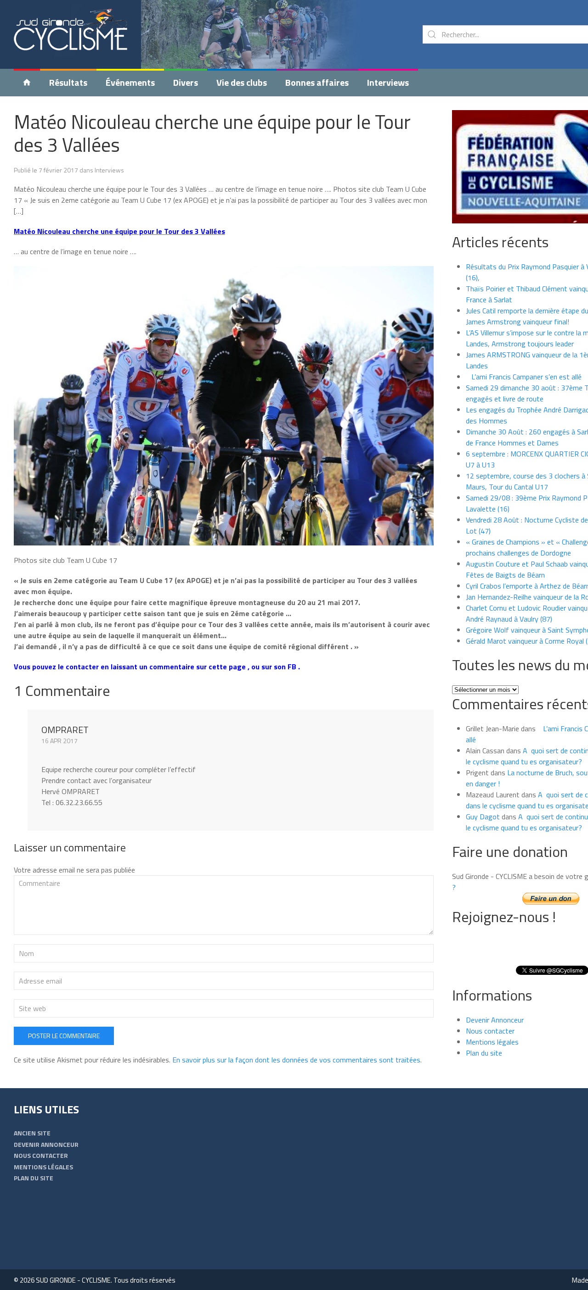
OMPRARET (65, 730)
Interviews (388, 82)
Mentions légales (492, 1041)
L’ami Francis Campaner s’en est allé (524, 376)
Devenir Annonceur (495, 1019)
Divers (185, 82)
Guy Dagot (483, 816)
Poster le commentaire (64, 1035)
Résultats (68, 82)
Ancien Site (32, 1133)
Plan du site (484, 1052)
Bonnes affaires (317, 82)
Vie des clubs (241, 82)
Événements (130, 82)
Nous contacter (490, 1030)
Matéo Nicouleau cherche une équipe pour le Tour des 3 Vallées (212, 133)
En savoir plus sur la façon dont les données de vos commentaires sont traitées (296, 1059)
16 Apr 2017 (59, 740)
